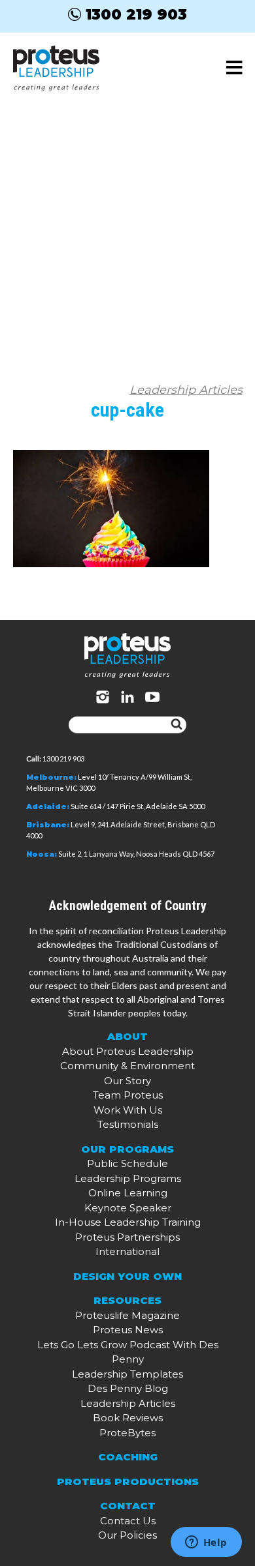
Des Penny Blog (128, 1388)
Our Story (127, 1080)
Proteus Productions (128, 1481)
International (127, 1251)
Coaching (128, 1457)
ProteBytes (127, 1432)
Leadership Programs (128, 1178)
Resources (128, 1300)
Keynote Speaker (127, 1208)
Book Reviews (128, 1417)
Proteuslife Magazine (127, 1315)
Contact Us (128, 1520)
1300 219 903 (136, 14)
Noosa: (41, 854)
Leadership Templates (127, 1374)
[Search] (176, 725)
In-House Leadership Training (128, 1222)
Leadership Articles (186, 390)
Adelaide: (47, 806)
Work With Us (128, 1110)
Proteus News (128, 1329)
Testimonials (127, 1124)
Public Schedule (127, 1163)
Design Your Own (127, 1276)
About (127, 1036)
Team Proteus (128, 1095)
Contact (128, 1506)
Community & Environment (127, 1065)
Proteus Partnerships (127, 1237)
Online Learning (127, 1193)
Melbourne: (51, 777)
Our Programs (127, 1149)
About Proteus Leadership (128, 1051)
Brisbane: (47, 824)
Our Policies (127, 1535)
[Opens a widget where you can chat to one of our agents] (206, 1543)
